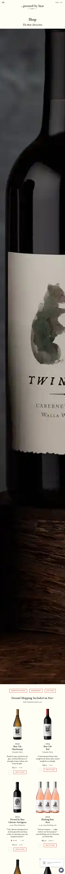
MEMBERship (36, 690)
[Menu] (3, 2)
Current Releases (18, 690)
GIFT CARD (50, 690)
